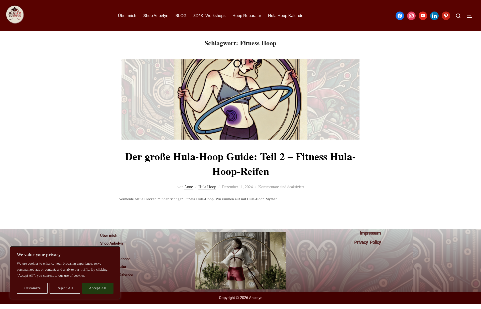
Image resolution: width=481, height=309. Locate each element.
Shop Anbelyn (155, 16)
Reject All (65, 288)
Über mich (127, 16)
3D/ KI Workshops (209, 16)
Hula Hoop (207, 187)
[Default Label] (423, 15)
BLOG (180, 16)
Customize (32, 288)
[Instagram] (411, 15)
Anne (188, 187)
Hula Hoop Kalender (286, 16)
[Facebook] (400, 15)
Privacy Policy (367, 242)
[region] (65, 272)
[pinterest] (446, 15)
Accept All (97, 288)
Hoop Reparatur (246, 16)
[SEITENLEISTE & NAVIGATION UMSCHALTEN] (471, 15)
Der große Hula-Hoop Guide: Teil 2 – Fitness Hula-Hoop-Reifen (240, 163)
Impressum (370, 233)
